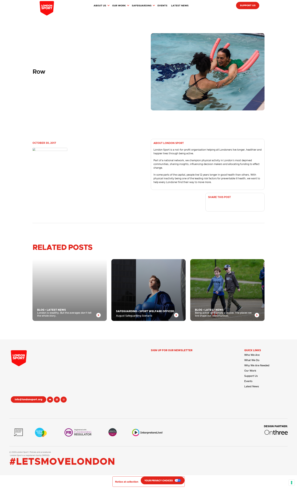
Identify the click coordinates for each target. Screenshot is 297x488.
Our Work (250, 371)
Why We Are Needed (256, 365)
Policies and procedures (40, 452)
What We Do (251, 360)
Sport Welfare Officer (156, 311)
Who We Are (252, 355)
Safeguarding (126, 311)
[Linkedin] (57, 400)
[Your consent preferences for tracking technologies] (292, 483)
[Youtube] (50, 400)
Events (248, 381)
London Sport (22, 452)
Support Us (251, 376)
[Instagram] (64, 400)
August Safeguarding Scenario (134, 316)
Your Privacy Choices (158, 480)
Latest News (56, 310)
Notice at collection (126, 481)
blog (40, 310)
